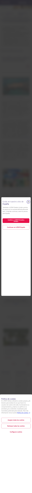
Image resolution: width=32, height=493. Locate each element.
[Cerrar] (28, 201)
